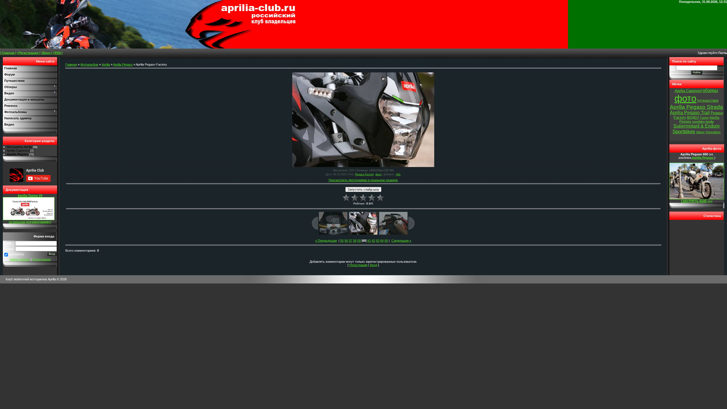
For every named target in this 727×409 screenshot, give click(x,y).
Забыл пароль (19, 259)
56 (346, 240)
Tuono (704, 117)
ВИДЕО (693, 118)
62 (373, 240)
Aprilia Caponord (18, 150)
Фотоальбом (89, 64)
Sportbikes (683, 131)
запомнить (16, 254)
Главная (71, 64)
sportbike (698, 121)
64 (382, 240)
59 (359, 240)
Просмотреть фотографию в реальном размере (363, 180)
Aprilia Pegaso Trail (690, 112)
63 (377, 240)
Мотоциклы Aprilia (19, 147)
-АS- (398, 174)
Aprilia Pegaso (17, 154)
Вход (373, 265)
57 (350, 240)
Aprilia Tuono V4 (30, 195)
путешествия (707, 101)
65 (386, 240)
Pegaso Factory (364, 174)
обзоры (710, 90)
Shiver (700, 132)
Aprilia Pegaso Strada (696, 107)
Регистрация (41, 259)
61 (369, 240)
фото (378, 174)
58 (354, 240)
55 (342, 240)
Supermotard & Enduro (696, 126)
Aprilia (106, 64)
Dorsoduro (713, 132)
